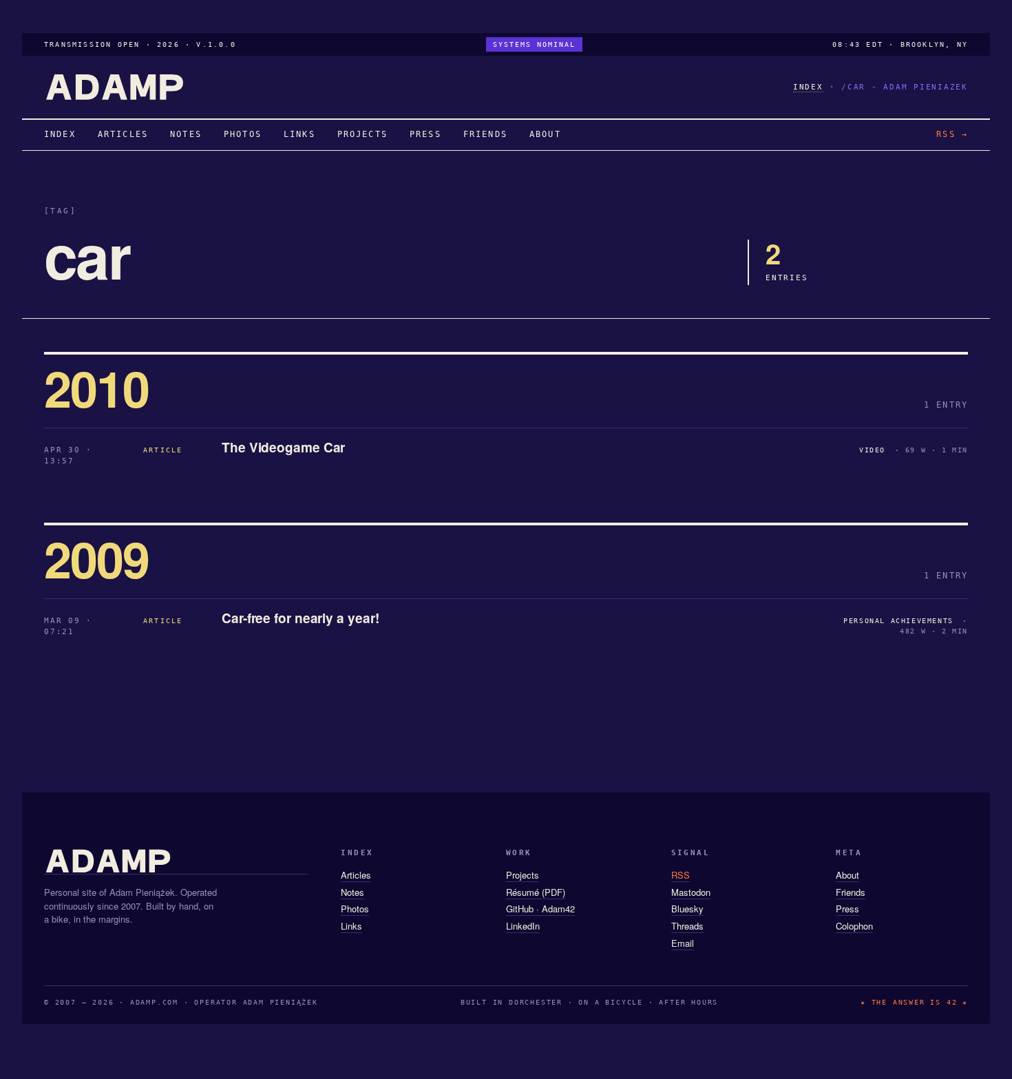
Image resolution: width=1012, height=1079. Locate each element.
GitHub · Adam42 (540, 908)
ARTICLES (123, 134)
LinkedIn (523, 925)
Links (351, 925)
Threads (687, 925)
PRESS (425, 134)
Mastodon (690, 892)
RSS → (952, 134)
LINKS (299, 134)
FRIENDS (485, 134)
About (847, 874)
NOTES (186, 134)
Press (847, 908)
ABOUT (545, 134)
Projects (522, 874)
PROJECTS (362, 134)
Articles (356, 874)
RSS (680, 874)
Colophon (854, 925)
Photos (355, 908)
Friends (850, 892)
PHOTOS (243, 134)
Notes (352, 892)
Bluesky (687, 908)
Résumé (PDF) (535, 892)
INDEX (808, 87)
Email (682, 943)
